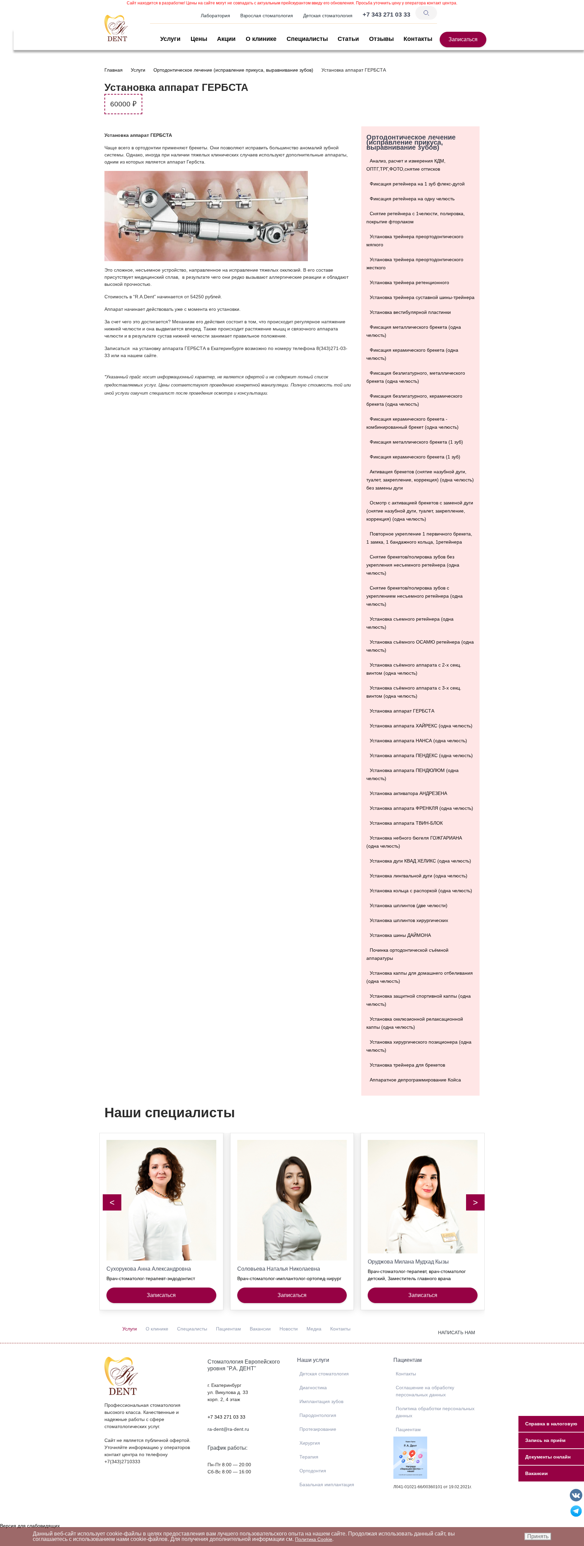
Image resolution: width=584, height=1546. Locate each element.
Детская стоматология (327, 15)
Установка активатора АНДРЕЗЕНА (408, 793)
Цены (199, 38)
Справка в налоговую (551, 1423)
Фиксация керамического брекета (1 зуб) (415, 456)
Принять (538, 1536)
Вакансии (260, 1328)
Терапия (308, 1457)
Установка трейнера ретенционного (409, 282)
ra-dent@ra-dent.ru (228, 1429)
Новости (288, 1328)
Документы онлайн (547, 1457)
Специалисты (307, 38)
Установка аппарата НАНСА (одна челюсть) (418, 740)
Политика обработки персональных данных (435, 1412)
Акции (226, 38)
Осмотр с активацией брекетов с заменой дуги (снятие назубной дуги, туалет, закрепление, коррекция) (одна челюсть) (419, 511)
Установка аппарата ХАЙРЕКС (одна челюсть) (421, 725)
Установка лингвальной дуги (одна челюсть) (418, 875)
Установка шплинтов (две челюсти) (408, 905)
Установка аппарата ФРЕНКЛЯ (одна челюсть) (421, 808)
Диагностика (313, 1387)
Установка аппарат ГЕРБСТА (402, 711)
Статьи (348, 38)
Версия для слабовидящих (30, 1525)
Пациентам (228, 1328)
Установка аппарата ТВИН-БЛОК (406, 823)
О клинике (261, 38)
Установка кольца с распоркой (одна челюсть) (421, 890)
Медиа (314, 1328)
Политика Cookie (313, 1539)
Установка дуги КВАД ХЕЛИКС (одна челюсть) (420, 861)
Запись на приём (545, 1440)
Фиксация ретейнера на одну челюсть (412, 198)
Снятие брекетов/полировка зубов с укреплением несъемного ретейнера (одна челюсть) (414, 596)
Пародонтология (317, 1415)
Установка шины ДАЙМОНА (400, 935)
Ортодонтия (312, 1470)
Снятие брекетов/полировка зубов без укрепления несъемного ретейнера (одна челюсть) (412, 565)
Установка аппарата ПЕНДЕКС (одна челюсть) (421, 755)
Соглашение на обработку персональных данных (425, 1391)
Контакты (418, 38)
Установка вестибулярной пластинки (410, 312)
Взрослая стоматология (266, 15)
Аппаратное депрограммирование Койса (415, 1079)
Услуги (170, 38)
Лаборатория (215, 15)
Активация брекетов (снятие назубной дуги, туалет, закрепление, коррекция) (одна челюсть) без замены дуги (420, 480)
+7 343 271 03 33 (226, 1417)
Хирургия (309, 1443)
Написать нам (456, 1332)
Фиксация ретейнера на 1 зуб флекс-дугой (417, 183)
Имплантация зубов (321, 1401)
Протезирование (317, 1429)
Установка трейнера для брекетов (407, 1065)
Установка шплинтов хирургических (409, 920)
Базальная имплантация (326, 1484)
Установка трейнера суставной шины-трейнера (422, 297)
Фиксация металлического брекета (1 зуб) (416, 442)
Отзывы (381, 38)
